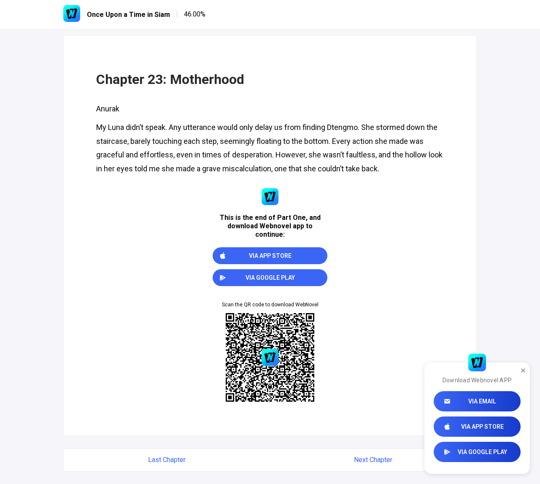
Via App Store (482, 426)
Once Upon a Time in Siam (128, 15)
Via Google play (482, 452)
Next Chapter (373, 460)
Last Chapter (167, 460)
